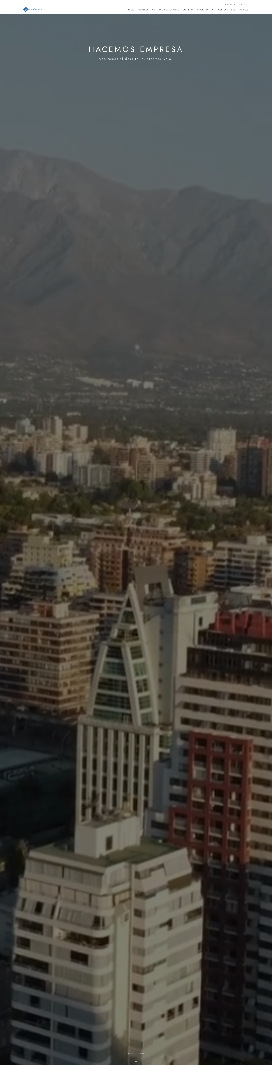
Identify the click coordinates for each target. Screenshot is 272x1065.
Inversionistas (206, 9)
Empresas (188, 9)
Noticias (243, 9)
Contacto (230, 4)
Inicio (131, 9)
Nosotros (142, 9)
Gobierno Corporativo (165, 9)
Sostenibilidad (226, 9)
